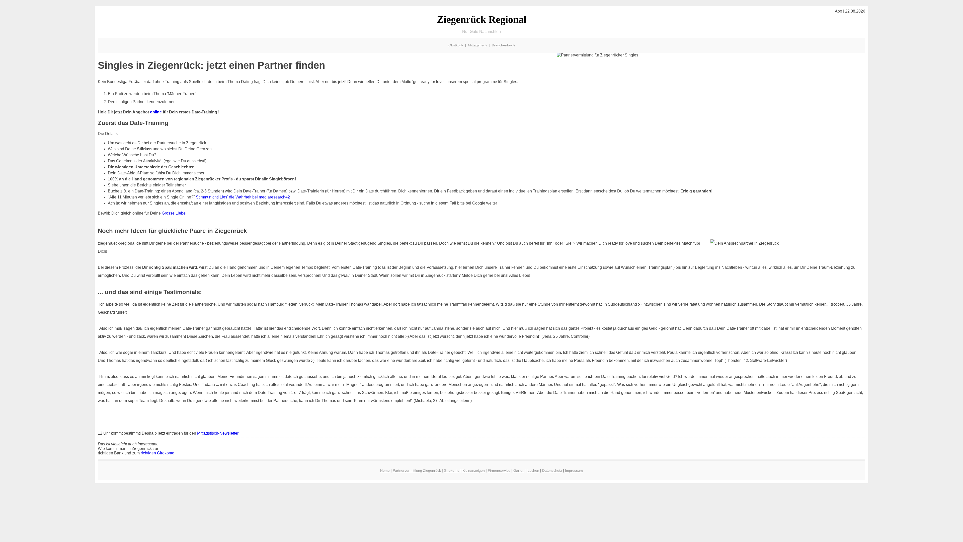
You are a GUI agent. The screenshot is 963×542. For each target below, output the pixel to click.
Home (385, 470)
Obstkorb (455, 45)
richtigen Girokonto (157, 453)
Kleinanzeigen (473, 470)
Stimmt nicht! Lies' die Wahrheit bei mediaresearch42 (243, 197)
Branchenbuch (503, 45)
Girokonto (451, 470)
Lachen (533, 470)
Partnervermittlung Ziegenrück (417, 470)
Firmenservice (499, 470)
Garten (518, 470)
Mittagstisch (477, 45)
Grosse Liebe (174, 213)
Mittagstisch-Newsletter (217, 433)
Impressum (574, 470)
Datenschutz (552, 470)
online (156, 112)
